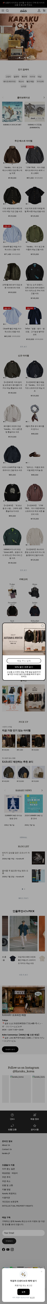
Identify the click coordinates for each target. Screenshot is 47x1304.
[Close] (42, 625)
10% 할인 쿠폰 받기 (24, 667)
